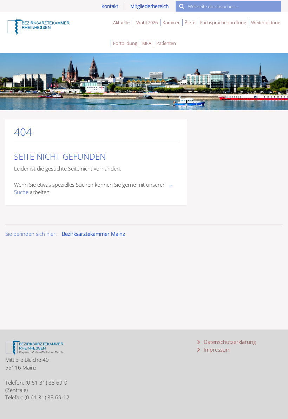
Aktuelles (122, 22)
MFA (146, 43)
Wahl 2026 (147, 22)
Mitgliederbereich (149, 6)
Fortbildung (125, 43)
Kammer (171, 22)
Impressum (216, 349)
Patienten (166, 43)
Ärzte (190, 22)
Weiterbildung (265, 22)
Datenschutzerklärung (229, 341)
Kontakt (110, 6)
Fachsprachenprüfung (223, 22)
